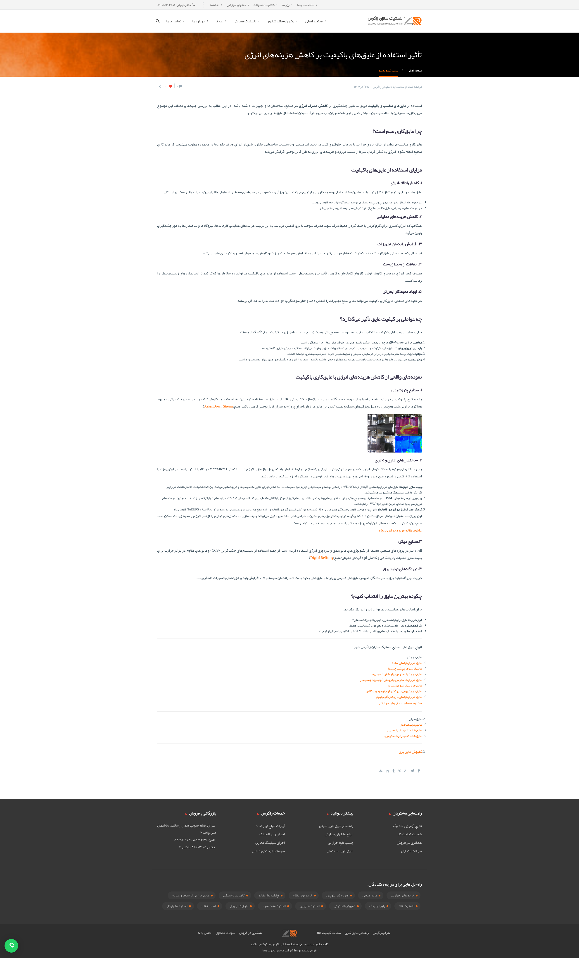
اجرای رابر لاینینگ (272, 834)
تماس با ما (173, 21)
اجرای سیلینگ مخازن (270, 842)
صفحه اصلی (314, 21)
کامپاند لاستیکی (234, 895)
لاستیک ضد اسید (274, 906)
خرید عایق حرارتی (402, 895)
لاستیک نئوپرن (310, 906)
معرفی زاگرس (382, 932)
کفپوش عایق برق (410, 751)
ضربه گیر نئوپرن (337, 895)
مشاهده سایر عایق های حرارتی (400, 703)
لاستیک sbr (406, 906)
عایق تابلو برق (239, 906)
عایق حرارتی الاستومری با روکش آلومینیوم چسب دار (391, 680)
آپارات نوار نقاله (269, 895)
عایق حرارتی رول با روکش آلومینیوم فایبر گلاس (394, 691)
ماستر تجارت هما (273, 950)
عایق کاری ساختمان (340, 851)
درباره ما (198, 21)
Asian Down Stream (218, 406)
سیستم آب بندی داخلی (268, 851)
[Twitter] (412, 770)
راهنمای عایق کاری (357, 932)
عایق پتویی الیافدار (411, 724)
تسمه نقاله (209, 906)
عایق (219, 21)
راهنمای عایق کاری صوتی (336, 825)
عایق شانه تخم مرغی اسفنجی (404, 730)
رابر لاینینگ (377, 906)
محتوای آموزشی (236, 5)
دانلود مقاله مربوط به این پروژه (400, 530)
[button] (11, 946)
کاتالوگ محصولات (264, 5)
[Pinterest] (400, 770)
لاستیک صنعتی (245, 21)
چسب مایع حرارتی (340, 842)
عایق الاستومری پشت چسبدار (404, 668)
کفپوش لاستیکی (344, 906)
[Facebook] (419, 770)
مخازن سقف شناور (280, 21)
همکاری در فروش (409, 842)
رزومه (286, 5)
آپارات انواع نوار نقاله (270, 825)
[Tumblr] (393, 770)
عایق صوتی (370, 895)
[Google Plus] (406, 770)
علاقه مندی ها (305, 5)
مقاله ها (214, 5)
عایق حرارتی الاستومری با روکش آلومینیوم (397, 674)
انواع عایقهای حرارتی (339, 834)
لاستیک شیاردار (177, 906)
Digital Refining (321, 557)
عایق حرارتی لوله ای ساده (407, 663)
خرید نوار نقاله (302, 895)
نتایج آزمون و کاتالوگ (407, 825)
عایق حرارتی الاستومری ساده (404, 685)
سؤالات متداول (411, 851)
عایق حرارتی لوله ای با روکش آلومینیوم (399, 696)
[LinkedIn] (387, 770)
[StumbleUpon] (381, 770)
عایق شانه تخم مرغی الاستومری (403, 736)
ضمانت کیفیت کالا (409, 834)
